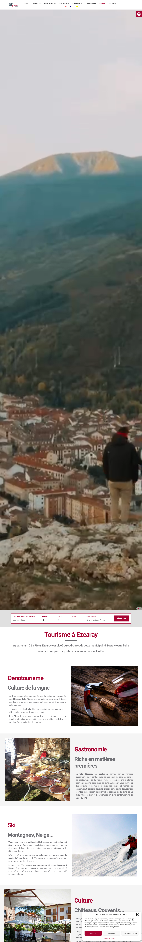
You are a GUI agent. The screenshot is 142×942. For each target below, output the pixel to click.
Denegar (111, 933)
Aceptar (93, 933)
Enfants (59, 616)
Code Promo (91, 616)
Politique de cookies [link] (109, 938)
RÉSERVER (121, 618)
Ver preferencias (130, 933)
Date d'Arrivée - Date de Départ (24, 616)
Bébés (74, 616)
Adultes (44, 616)
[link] (139, 14)
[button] (137, 914)
